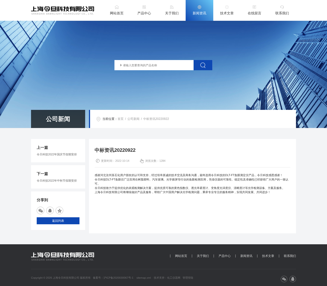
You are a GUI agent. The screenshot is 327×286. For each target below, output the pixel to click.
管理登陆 (188, 277)
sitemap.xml (143, 277)
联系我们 (282, 13)
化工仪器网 (173, 277)
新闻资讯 (199, 13)
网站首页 (117, 13)
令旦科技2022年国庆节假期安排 (57, 154)
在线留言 (254, 13)
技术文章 (227, 13)
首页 (121, 118)
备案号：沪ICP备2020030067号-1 (113, 277)
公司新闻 (133, 118)
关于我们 (172, 13)
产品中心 (144, 13)
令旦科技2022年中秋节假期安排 (57, 180)
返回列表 (58, 220)
